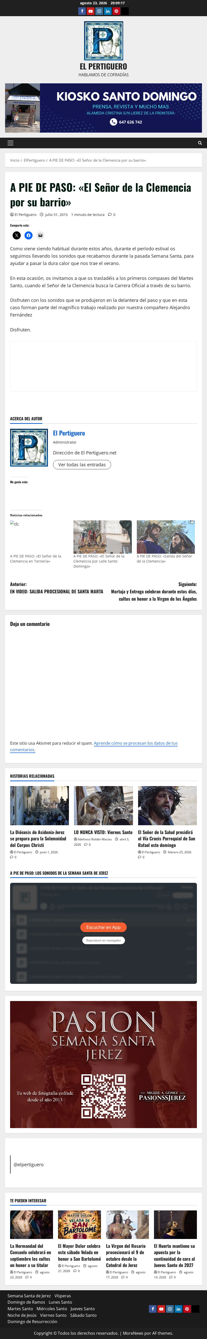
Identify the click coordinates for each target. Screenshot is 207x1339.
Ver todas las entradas (82, 464)
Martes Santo (20, 1308)
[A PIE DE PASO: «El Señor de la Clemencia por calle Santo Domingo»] (102, 537)
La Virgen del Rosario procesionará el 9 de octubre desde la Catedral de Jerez (126, 1255)
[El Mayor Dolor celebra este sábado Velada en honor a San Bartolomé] (79, 1224)
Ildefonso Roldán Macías (95, 839)
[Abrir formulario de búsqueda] (200, 143)
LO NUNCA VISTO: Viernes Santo (103, 832)
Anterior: (56, 588)
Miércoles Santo (52, 1308)
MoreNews (133, 1333)
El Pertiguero (25, 214)
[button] (10, 143)
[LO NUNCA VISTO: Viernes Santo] (103, 805)
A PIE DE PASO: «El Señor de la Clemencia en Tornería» (35, 559)
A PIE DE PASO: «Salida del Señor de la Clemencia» (164, 559)
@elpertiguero (29, 1164)
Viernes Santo (53, 1315)
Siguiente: (154, 591)
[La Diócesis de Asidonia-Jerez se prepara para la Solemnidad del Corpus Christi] (39, 805)
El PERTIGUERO (103, 66)
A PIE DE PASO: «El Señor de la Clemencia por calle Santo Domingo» (98, 561)
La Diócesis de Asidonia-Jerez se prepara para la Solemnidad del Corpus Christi (38, 838)
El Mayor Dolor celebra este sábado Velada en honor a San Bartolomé (79, 1252)
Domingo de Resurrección (32, 1321)
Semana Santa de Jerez (29, 1296)
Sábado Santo (83, 1315)
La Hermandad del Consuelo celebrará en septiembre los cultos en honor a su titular (30, 1255)
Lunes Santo (60, 1302)
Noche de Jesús (22, 1315)
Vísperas (63, 1296)
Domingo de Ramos (26, 1302)
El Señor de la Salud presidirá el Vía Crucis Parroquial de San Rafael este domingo (166, 838)
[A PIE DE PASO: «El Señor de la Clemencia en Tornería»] (39, 537)
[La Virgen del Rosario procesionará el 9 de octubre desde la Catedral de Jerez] (127, 1224)
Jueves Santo (83, 1308)
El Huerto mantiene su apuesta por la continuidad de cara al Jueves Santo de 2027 (174, 1255)
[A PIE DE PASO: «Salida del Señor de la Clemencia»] (166, 537)
